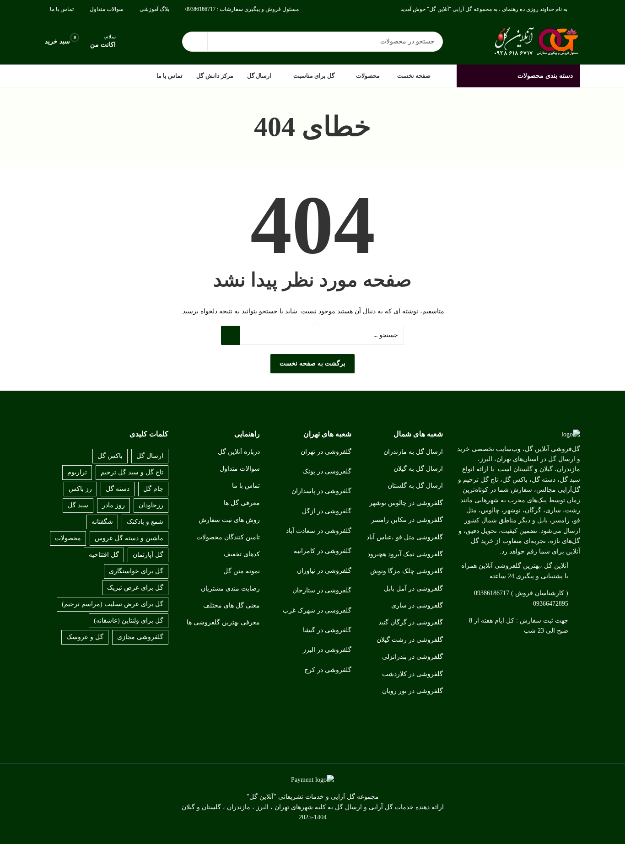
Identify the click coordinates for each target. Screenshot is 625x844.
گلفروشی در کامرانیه (322, 551)
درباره (252, 451)
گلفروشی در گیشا (327, 630)
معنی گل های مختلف (231, 605)
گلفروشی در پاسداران (321, 491)
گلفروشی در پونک (326, 471)
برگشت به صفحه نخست (312, 363)
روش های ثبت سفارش (229, 519)
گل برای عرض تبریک (135, 587)
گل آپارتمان (148, 554)
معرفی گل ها (242, 503)
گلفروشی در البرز (327, 649)
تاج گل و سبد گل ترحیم (132, 472)
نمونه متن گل (241, 571)
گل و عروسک (84, 637)
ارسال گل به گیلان (418, 468)
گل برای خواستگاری (136, 571)
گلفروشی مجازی (140, 637)
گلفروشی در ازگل (326, 511)
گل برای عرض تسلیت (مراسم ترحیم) (112, 604)
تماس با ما (246, 485)
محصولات (68, 538)
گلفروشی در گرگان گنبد (410, 622)
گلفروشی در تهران (326, 451)
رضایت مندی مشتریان (230, 588)
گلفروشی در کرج (327, 670)
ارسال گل (149, 455)
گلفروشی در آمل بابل (413, 588)
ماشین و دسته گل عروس (129, 538)
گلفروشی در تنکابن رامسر (407, 519)
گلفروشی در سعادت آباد (318, 530)
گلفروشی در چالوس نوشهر (406, 503)
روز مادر (113, 505)
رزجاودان (151, 505)
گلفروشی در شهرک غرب (317, 610)
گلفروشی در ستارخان (321, 590)
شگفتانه (102, 521)
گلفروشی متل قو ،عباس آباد (404, 537)
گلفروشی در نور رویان (412, 691)
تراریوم (77, 472)
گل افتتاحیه (104, 554)
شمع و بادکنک (145, 521)
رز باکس (80, 488)
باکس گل (110, 455)
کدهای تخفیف (242, 554)
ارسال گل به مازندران (413, 451)
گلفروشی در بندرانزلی (412, 656)
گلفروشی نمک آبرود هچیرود (405, 554)
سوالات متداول (240, 468)
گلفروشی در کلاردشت (412, 674)
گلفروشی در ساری (417, 605)
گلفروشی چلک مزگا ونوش (406, 571)
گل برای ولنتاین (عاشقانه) (128, 620)
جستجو (195, 41)
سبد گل (78, 505)
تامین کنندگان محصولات (228, 537)
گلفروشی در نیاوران (324, 570)
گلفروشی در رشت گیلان (410, 639)
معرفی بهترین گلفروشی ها (223, 622)
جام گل (153, 488)
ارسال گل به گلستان (415, 485)
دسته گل (117, 488)
